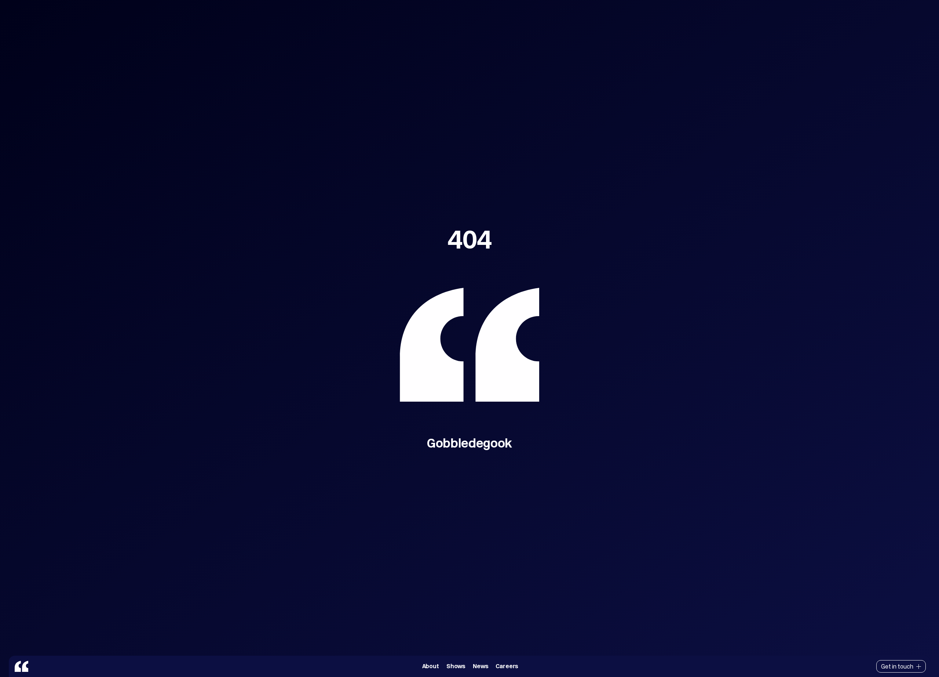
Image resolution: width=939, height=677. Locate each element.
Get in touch (897, 666)
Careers (507, 666)
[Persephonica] (21, 666)
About (430, 666)
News (480, 666)
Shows (455, 666)
